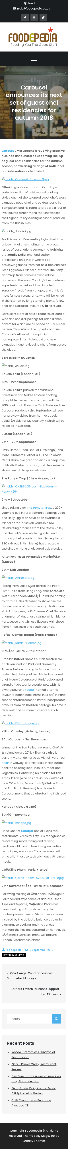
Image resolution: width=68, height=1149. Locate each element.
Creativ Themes (34, 1141)
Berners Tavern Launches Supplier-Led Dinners (36, 991)
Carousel (8, 151)
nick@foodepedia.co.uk (33, 8)
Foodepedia (14, 950)
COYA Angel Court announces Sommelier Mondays (30, 975)
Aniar (5, 763)
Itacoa (29, 690)
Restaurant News (13, 955)
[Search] (56, 1019)
